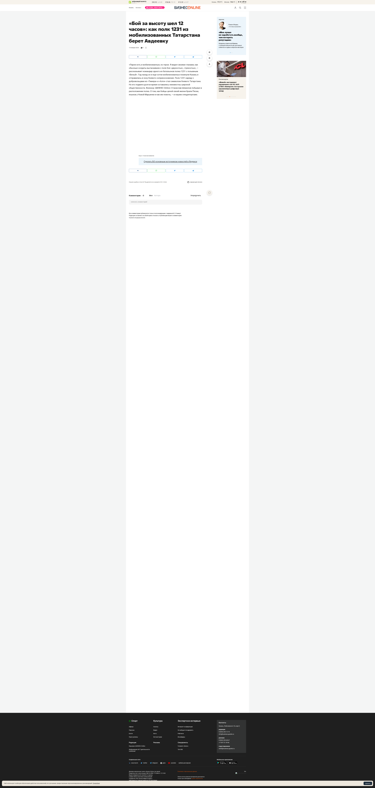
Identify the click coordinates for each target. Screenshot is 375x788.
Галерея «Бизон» (183, 746)
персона (221, 19)
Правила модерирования (137, 217)
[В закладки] (209, 58)
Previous (220, 53)
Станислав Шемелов (148, 155)
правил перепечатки (197, 778)
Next (244, 53)
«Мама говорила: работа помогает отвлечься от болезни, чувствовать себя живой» (231, 36)
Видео (155, 730)
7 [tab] (232, 96)
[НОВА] (155, 8)
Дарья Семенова (234, 24)
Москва (226, 2)
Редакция (132, 742)
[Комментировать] (209, 52)
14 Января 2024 (134, 47)
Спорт (134, 721)
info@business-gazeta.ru (226, 734)
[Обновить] (209, 192)
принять (367, 783)
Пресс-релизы (133, 737)
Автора (157, 195)
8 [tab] (233, 96)
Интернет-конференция (185, 726)
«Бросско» (232, 26)
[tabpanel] (231, 35)
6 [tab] (231, 96)
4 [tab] (229, 96)
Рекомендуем (223, 79)
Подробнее (96, 783)
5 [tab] (230, 96)
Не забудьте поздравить (185, 730)
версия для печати (196, 182)
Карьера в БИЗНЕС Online (137, 746)
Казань (214, 2)
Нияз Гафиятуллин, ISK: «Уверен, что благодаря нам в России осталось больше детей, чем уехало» (231, 85)
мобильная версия (185, 763)
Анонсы (155, 726)
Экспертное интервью (189, 721)
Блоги (131, 733)
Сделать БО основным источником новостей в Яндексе (170, 161)
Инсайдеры (181, 737)
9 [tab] (234, 96)
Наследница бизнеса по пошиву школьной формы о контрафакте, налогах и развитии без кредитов (229, 45)
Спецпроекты (183, 742)
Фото (155, 733)
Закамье (138, 7)
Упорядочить (195, 195)
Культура (157, 721)
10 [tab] (235, 96)
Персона (131, 730)
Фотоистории (157, 737)
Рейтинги (181, 733)
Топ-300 (180, 749)
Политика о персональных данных (187, 771)
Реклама (156, 742)
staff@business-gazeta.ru (227, 748)
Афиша (131, 726)
